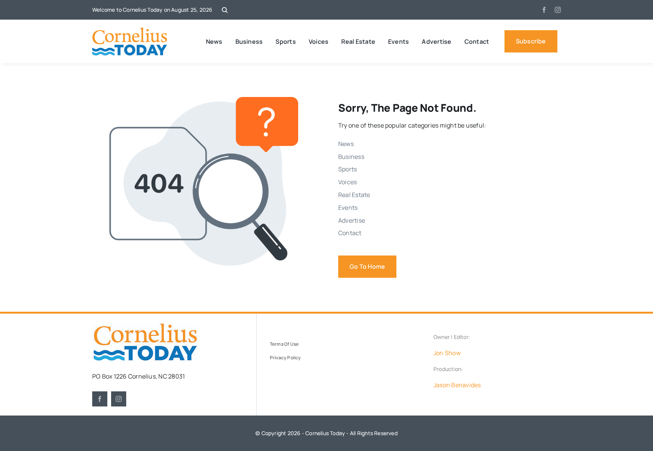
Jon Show (447, 353)
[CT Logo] (129, 30)
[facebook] (544, 10)
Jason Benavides (457, 385)
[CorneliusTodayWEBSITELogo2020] (145, 326)
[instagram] (558, 10)
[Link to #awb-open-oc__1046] (224, 10)
